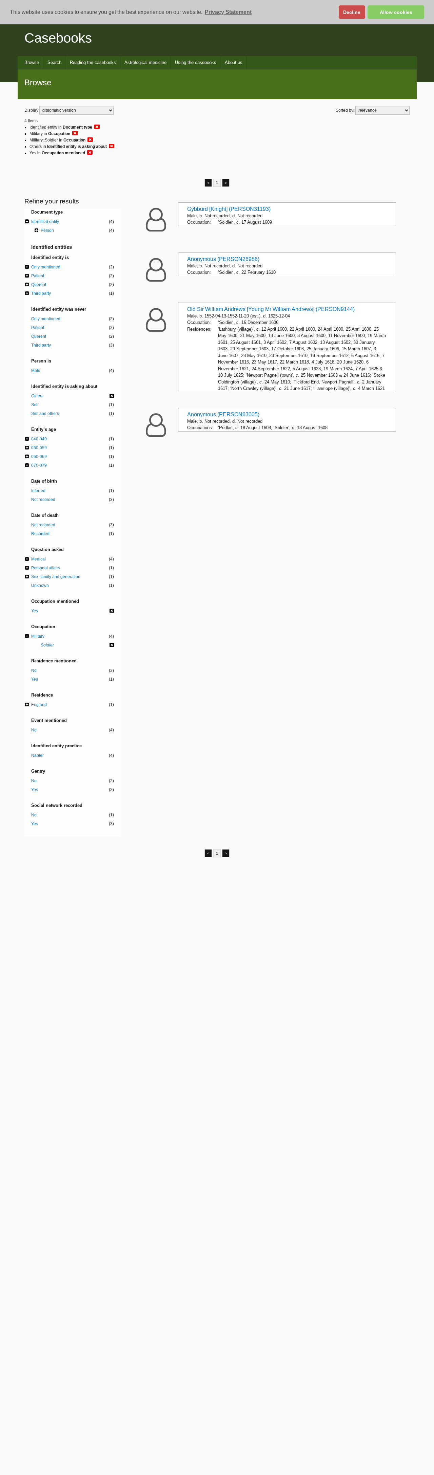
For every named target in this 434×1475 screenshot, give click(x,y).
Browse (31, 62)
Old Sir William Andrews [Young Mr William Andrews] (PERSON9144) (271, 309)
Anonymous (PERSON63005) (223, 414)
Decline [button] (351, 12)
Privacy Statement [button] (228, 12)
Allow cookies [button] (396, 12)
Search (54, 62)
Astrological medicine (145, 62)
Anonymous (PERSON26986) (223, 259)
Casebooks (58, 37)
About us (233, 62)
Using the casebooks (195, 62)
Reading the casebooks (93, 62)
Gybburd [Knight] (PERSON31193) (229, 209)
